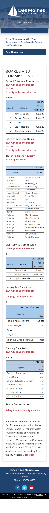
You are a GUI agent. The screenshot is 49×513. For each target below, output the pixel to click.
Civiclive (39, 494)
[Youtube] (31, 488)
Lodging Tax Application (19, 296)
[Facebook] (17, 488)
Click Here (28, 454)
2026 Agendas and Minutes (20, 84)
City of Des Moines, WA (17, 39)
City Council (27, 42)
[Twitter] (24, 488)
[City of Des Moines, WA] (24, 11)
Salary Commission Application (23, 410)
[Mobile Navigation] (24, 30)
